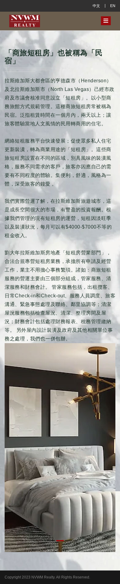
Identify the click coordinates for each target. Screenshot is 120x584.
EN (112, 6)
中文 (96, 6)
